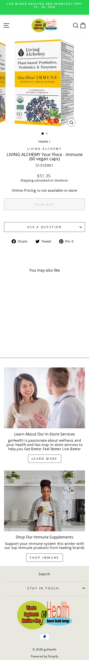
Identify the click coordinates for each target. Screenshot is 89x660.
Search (44, 574)
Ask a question (44, 227)
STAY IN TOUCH (43, 588)
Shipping (26, 180)
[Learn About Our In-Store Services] (44, 397)
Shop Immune (44, 558)
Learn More (45, 459)
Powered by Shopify (44, 656)
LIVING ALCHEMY (44, 149)
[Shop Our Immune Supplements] (44, 500)
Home (43, 141)
